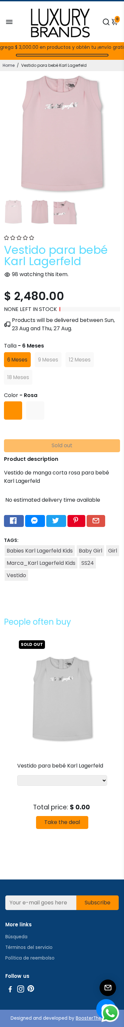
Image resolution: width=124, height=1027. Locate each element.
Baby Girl (90, 551)
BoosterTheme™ (94, 1018)
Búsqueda (16, 937)
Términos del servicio (29, 947)
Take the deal (62, 822)
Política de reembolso (30, 958)
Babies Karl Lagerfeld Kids (40, 551)
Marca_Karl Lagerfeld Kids (41, 563)
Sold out (62, 445)
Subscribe (97, 902)
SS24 (87, 563)
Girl (112, 551)
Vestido (16, 575)
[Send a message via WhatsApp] (110, 1013)
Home (9, 65)
